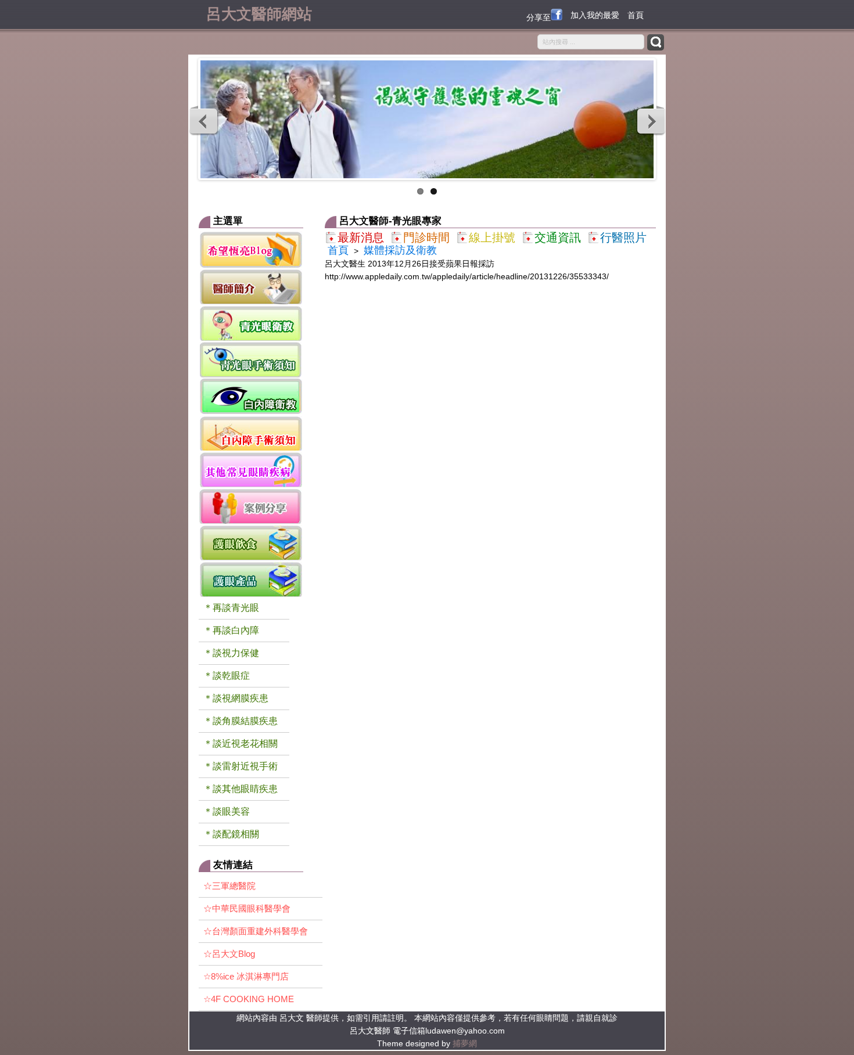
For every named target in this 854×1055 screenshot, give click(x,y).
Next (651, 121)
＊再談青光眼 (231, 608)
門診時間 (426, 237)
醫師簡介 (251, 286)
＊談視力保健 (231, 653)
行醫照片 (623, 237)
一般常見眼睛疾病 (251, 469)
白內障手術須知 (251, 432)
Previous (204, 121)
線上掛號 (492, 237)
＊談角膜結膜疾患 (240, 721)
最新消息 (361, 237)
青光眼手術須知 (251, 359)
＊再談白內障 (231, 630)
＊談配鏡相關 (231, 834)
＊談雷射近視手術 (240, 766)
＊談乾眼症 (226, 675)
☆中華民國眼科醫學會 (246, 908)
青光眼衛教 (251, 322)
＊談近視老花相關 (240, 743)
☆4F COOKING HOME (248, 999)
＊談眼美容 (226, 811)
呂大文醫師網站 (259, 12)
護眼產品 (251, 578)
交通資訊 (557, 237)
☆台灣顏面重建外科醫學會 (255, 931)
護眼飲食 (251, 542)
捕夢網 (465, 1043)
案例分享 (251, 505)
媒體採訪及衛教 (400, 250)
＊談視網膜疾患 (235, 698)
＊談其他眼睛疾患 (240, 789)
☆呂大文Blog (229, 954)
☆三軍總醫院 (229, 886)
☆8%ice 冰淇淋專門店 (246, 976)
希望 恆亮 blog (251, 249)
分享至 (538, 17)
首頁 (635, 15)
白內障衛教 (251, 395)
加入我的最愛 (594, 15)
